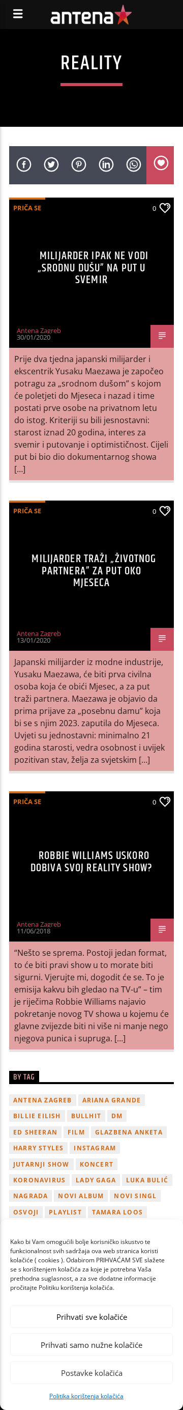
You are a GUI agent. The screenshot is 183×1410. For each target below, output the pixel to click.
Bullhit (86, 1116)
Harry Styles (38, 1148)
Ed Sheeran (35, 1132)
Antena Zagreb (39, 330)
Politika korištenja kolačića (86, 1396)
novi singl (135, 1196)
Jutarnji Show (41, 1164)
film (76, 1132)
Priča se (27, 207)
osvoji (26, 1212)
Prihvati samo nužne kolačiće (91, 1345)
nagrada (30, 1196)
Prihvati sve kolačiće (91, 1317)
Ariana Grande (111, 1100)
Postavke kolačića (92, 1373)
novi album (81, 1196)
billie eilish (37, 1116)
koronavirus (39, 1180)
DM (117, 1116)
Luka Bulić (147, 1180)
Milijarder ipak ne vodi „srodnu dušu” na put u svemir (93, 268)
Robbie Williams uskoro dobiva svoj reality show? (91, 862)
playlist (65, 1212)
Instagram (95, 1148)
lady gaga (96, 1180)
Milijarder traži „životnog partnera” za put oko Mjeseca (94, 571)
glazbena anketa (129, 1132)
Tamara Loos (117, 1212)
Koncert (96, 1164)
